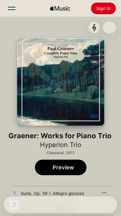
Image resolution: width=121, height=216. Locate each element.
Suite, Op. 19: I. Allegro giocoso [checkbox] (52, 193)
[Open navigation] (12, 8)
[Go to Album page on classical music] (94, 27)
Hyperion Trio (60, 145)
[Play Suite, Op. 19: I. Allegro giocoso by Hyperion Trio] (14, 193)
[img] (60, 8)
